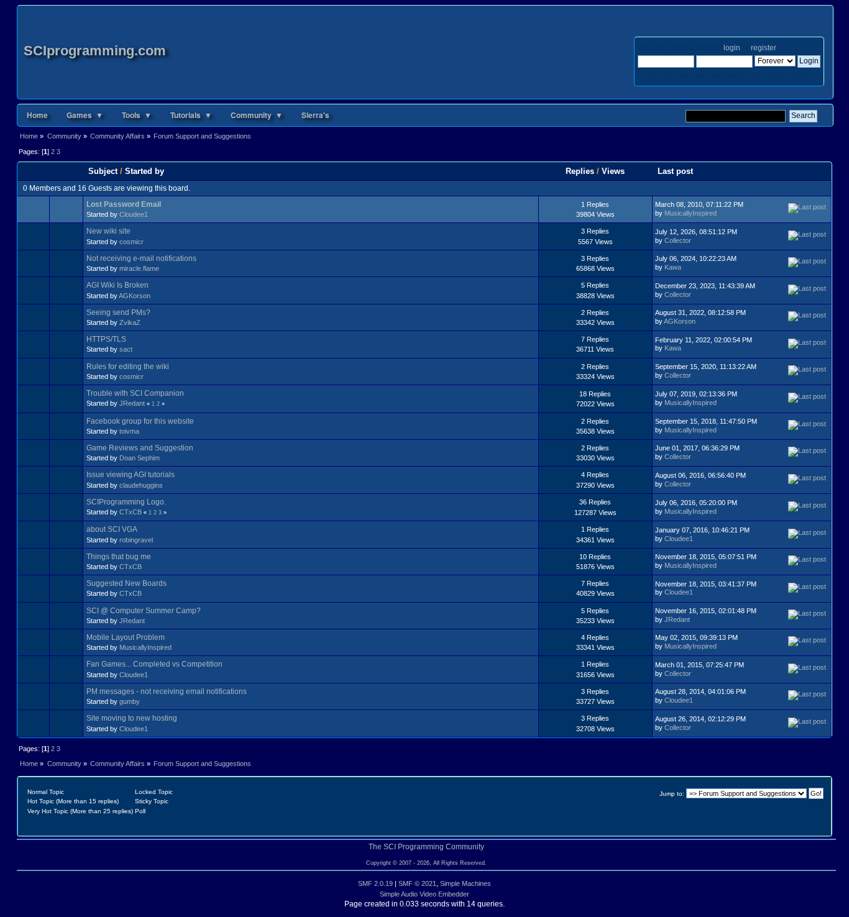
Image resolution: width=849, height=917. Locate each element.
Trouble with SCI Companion (135, 393)
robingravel (136, 540)
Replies (580, 171)
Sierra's (315, 115)
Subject (102, 171)
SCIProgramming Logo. (126, 502)
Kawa (672, 267)
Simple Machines (465, 883)
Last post (676, 171)
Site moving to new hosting (131, 718)
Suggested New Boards (126, 583)
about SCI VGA (111, 529)
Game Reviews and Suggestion (139, 448)
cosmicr (131, 241)
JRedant (132, 403)
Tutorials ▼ (191, 115)
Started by (144, 171)
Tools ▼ (137, 115)
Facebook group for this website (140, 421)
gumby (129, 701)
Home (37, 115)
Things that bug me (118, 556)
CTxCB (130, 512)
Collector (677, 240)
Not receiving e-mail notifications (141, 258)
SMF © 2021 (417, 883)
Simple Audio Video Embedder (424, 894)
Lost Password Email (123, 204)
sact (125, 349)
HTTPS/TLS (106, 339)
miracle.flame (139, 268)
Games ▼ (85, 115)
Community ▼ (257, 115)
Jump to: (671, 793)
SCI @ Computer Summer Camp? (143, 610)
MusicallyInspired (690, 213)
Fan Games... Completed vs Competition (154, 664)
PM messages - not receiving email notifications (166, 691)
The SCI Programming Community (426, 846)
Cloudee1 (133, 214)
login (731, 47)
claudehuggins (141, 485)
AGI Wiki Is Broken (117, 285)
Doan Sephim (139, 458)
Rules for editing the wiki (127, 366)
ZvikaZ (129, 322)
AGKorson (134, 295)
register (763, 47)
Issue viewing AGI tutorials (130, 474)
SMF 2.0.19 (375, 883)
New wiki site (108, 231)
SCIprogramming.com (95, 50)
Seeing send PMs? (118, 312)
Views (613, 171)
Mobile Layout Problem (125, 637)
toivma (129, 431)
